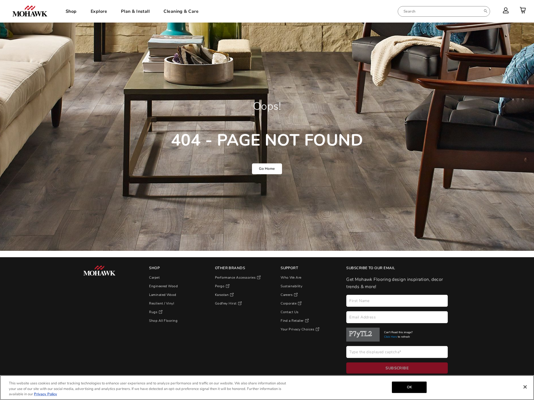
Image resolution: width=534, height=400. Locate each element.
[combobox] (444, 11)
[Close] (525, 387)
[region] (267, 387)
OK (409, 386)
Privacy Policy (45, 394)
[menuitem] (443, 11)
